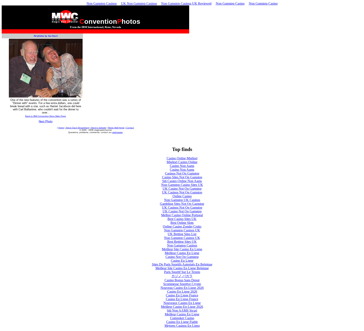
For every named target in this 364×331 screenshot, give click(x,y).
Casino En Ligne (182, 260)
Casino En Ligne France (182, 295)
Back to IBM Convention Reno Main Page (45, 116)
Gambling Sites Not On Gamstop (182, 204)
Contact (130, 128)
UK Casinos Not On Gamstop (182, 192)
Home (61, 128)
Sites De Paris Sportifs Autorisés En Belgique (182, 264)
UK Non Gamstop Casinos (139, 3)
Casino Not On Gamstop (182, 257)
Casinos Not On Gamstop (182, 173)
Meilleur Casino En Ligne (182, 253)
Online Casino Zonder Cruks (182, 226)
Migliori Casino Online (182, 162)
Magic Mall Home (116, 128)
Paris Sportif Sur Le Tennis (182, 272)
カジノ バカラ (182, 276)
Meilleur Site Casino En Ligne (182, 249)
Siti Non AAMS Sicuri (182, 310)
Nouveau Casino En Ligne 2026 (182, 288)
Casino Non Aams (182, 166)
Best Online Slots (182, 222)
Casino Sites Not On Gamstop (182, 177)
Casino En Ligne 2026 (182, 291)
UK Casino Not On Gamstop (182, 188)
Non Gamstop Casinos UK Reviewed (186, 3)
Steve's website (98, 128)
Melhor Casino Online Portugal (182, 215)
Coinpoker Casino (182, 318)
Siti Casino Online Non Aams (182, 181)
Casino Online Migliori (182, 158)
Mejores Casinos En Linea (182, 325)
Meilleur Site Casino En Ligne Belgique (182, 268)
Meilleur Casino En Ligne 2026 (182, 306)
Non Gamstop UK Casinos (182, 200)
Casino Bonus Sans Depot (182, 280)
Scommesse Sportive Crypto (182, 284)
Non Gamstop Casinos (102, 3)
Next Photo (45, 121)
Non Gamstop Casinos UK (182, 230)
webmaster (117, 132)
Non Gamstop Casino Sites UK (182, 185)
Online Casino (182, 196)
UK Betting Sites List (182, 234)
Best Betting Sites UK (182, 241)
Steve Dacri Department (77, 128)
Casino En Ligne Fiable (182, 322)
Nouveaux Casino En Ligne (182, 303)
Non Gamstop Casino (230, 3)
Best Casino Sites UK (182, 219)
